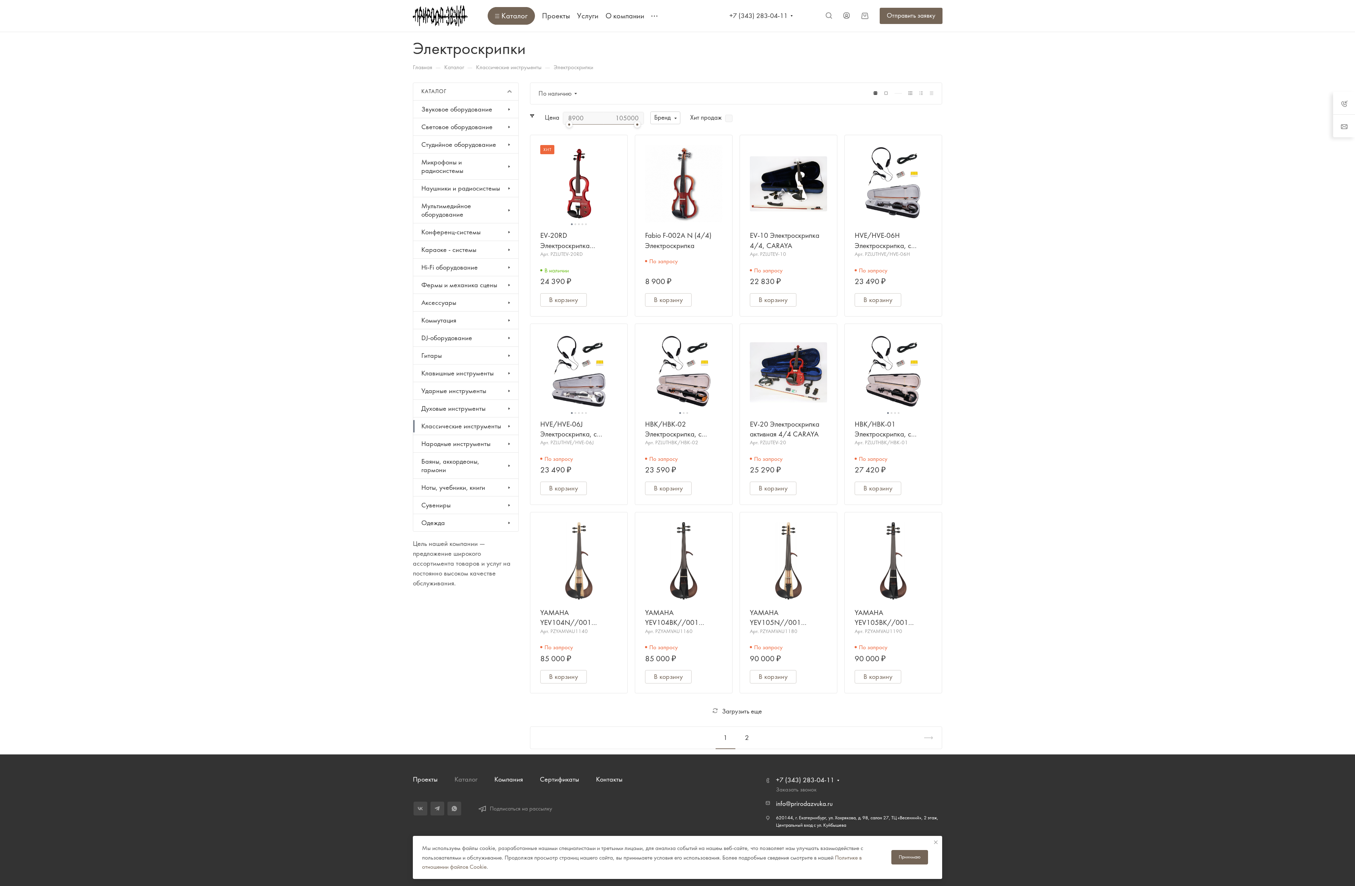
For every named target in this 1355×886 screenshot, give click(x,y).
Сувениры (436, 505)
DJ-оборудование (446, 337)
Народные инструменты (455, 443)
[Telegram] (437, 808)
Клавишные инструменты (457, 373)
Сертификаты (559, 779)
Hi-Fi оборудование (449, 267)
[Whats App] (454, 808)
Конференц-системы (451, 232)
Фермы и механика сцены (459, 285)
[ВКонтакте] (420, 808)
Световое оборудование (457, 126)
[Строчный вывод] (921, 93)
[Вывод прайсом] (931, 93)
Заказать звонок (796, 789)
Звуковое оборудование (456, 109)
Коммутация (438, 320)
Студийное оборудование (458, 144)
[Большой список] (886, 93)
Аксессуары (438, 302)
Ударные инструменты (453, 390)
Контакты (609, 779)
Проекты (425, 779)
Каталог (465, 779)
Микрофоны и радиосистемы (442, 166)
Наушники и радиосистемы (460, 188)
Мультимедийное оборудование (446, 210)
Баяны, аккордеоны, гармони (450, 465)
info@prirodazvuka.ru (804, 804)
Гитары (431, 355)
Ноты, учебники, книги (453, 487)
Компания (508, 779)
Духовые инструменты (453, 408)
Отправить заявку (911, 15)
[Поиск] (828, 15)
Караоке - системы (448, 249)
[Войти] (846, 15)
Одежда (433, 522)
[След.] (925, 738)
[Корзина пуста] (864, 15)
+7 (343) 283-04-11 (758, 15)
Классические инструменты (461, 426)
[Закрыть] (935, 842)
